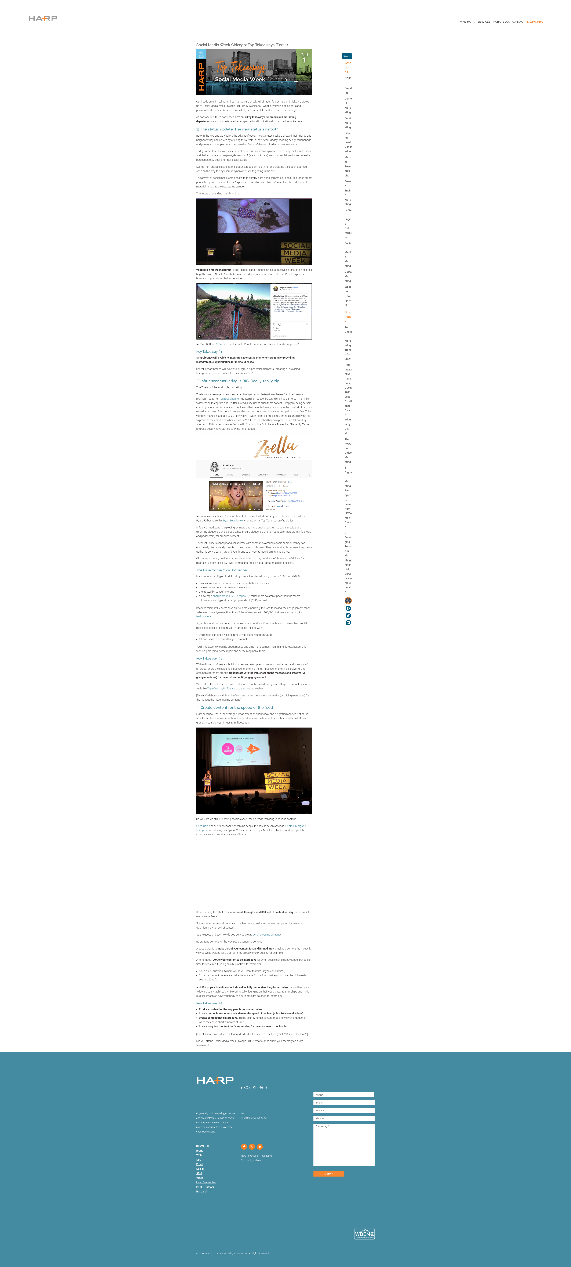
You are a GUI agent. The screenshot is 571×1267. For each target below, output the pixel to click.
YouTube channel (229, 398)
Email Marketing (348, 123)
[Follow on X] (252, 1147)
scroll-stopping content (266, 934)
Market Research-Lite (348, 166)
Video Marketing (348, 276)
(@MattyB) (221, 344)
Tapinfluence (214, 688)
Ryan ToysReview (233, 520)
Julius (242, 688)
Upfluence (229, 688)
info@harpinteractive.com (254, 1117)
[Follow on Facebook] (244, 1147)
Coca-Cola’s (203, 826)
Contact (518, 21)
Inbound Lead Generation (348, 142)
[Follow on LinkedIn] (260, 1147)
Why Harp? (468, 21)
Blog (506, 21)
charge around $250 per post (230, 595)
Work (496, 21)
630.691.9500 (535, 21)
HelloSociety (203, 616)
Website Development (348, 295)
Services (484, 21)
